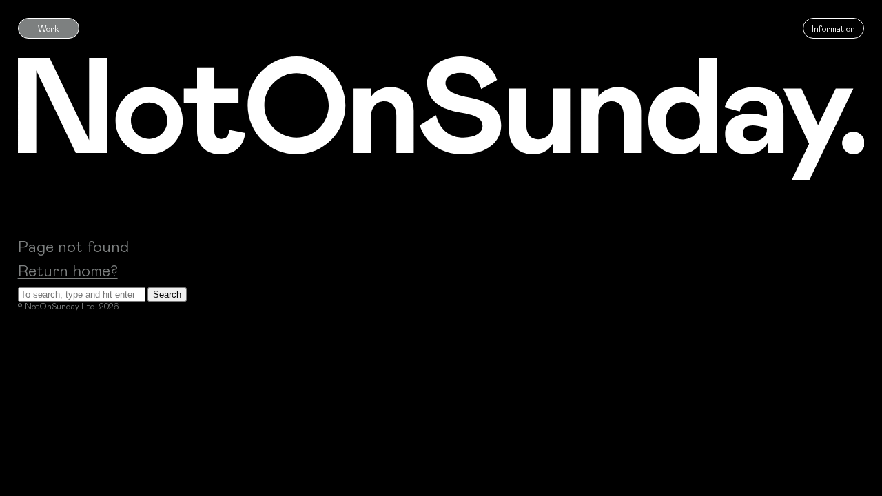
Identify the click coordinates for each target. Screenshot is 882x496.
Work (48, 28)
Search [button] (167, 294)
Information (833, 28)
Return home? (68, 270)
